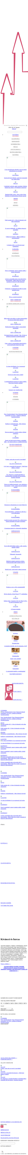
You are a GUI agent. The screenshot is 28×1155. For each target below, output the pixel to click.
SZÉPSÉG (15, 205)
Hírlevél (14, 129)
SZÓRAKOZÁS (15, 531)
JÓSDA (16, 612)
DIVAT (15, 202)
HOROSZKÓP (15, 141)
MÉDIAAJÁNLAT (5, 1132)
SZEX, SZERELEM (15, 299)
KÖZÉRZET (15, 253)
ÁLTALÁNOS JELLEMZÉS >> (9, 1058)
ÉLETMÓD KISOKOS (16, 674)
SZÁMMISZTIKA (15, 144)
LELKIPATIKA (16, 138)
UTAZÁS (15, 572)
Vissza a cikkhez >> (6, 964)
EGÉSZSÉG (15, 249)
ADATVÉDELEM (5, 1135)
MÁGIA (15, 146)
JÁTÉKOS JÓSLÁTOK (15, 616)
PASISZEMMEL (15, 490)
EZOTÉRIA (15, 134)
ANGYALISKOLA (16, 149)
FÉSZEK (15, 396)
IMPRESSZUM (5, 1130)
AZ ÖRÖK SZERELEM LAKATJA (15, 303)
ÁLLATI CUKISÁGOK (15, 444)
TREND (15, 198)
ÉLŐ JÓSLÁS (15, 618)
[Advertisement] (14, 922)
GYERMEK (15, 399)
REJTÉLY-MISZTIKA (15, 152)
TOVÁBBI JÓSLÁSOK (7, 905)
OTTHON (15, 392)
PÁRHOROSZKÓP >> (6, 1059)
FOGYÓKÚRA (16, 256)
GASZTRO (16, 347)
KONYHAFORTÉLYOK (15, 351)
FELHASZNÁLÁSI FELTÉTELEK (10, 1138)
